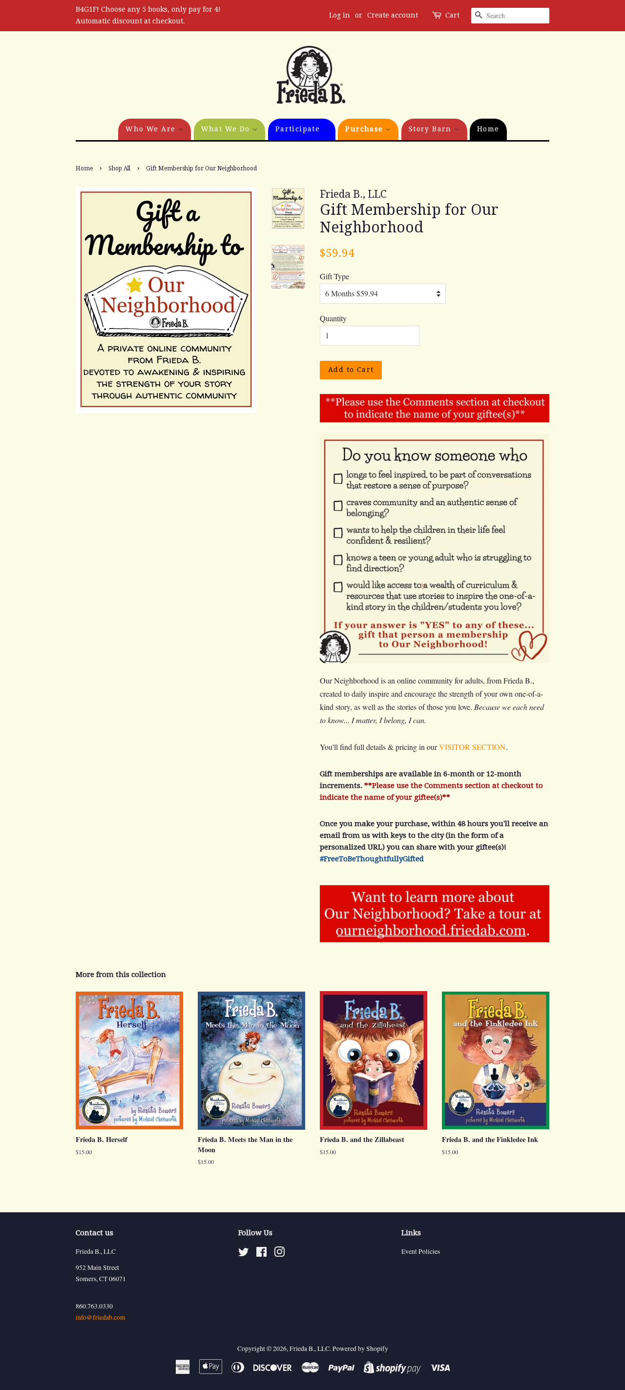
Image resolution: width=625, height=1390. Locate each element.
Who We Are (151, 129)
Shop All (119, 168)
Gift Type (334, 276)
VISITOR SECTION (472, 747)
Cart (452, 15)
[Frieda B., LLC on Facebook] (261, 1253)
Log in (339, 15)
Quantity (333, 318)
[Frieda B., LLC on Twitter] (243, 1253)
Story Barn (431, 129)
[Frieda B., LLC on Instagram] (279, 1253)
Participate (299, 129)
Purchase (365, 129)
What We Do (226, 129)
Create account (392, 15)
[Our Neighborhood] (434, 939)
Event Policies (420, 1251)
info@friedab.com (100, 1317)
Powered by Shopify (360, 1348)
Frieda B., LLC (310, 1348)
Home (488, 129)
